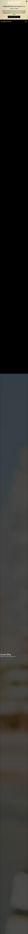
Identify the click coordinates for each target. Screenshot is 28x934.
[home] (6, 21)
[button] (25, 21)
